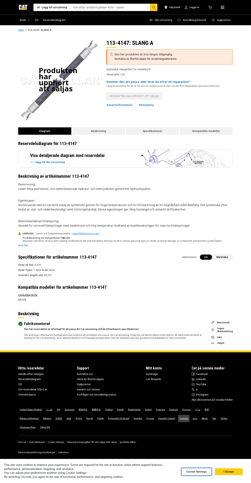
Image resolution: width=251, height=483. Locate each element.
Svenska (184, 418)
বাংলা (58, 409)
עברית (197, 409)
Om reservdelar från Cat (32, 389)
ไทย (214, 418)
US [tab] (206, 257)
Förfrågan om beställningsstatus (96, 394)
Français (160, 409)
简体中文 (83, 409)
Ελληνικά (186, 409)
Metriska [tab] (222, 257)
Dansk (120, 409)
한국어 (79, 418)
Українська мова (27, 427)
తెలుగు (205, 418)
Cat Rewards (153, 379)
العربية (49, 409)
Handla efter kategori (31, 374)
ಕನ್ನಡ (69, 418)
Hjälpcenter (84, 384)
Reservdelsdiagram (29, 379)
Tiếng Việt (45, 427)
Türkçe (223, 418)
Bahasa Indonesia (29, 418)
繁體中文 (96, 409)
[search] (153, 7)
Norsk (90, 418)
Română (138, 418)
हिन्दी (207, 409)
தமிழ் (195, 418)
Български (69, 409)
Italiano (47, 418)
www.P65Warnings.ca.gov (85, 233)
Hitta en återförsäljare (90, 379)
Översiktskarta (27, 394)
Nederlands (134, 409)
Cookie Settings (56, 442)
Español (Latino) (166, 418)
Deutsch (173, 409)
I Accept (229, 471)
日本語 (58, 418)
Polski (100, 418)
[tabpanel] (59, 80)
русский (150, 418)
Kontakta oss (85, 374)
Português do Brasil (118, 418)
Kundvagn (152, 374)
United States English (31, 409)
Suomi (148, 409)
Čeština (109, 409)
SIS (20, 384)
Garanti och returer (88, 389)
